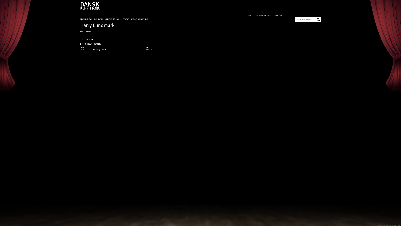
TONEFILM (93, 19)
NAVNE (100, 19)
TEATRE (126, 19)
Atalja (95, 47)
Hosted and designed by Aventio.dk (389, 225)
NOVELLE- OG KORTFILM (139, 19)
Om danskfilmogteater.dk (263, 15)
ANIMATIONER (110, 19)
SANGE (119, 19)
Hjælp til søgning (280, 15)
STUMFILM (84, 19)
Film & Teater (90, 6)
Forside (249, 15)
